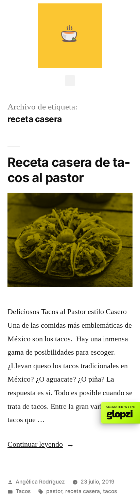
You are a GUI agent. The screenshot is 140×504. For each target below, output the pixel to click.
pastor (54, 491)
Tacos (23, 491)
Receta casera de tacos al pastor (68, 169)
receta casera (82, 491)
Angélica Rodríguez (40, 481)
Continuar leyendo (40, 444)
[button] (70, 80)
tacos (110, 491)
